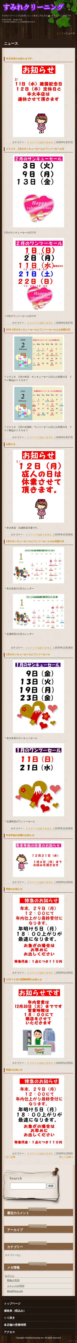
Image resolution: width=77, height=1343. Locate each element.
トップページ (12, 1303)
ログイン (9, 1275)
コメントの (15, 1285)
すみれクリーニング (38, 9)
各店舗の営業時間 (15, 1324)
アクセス (9, 1331)
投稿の (13, 1280)
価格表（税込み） (15, 1310)
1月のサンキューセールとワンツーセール (28, 654)
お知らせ (10, 444)
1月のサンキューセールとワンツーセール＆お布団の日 (35, 541)
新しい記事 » (66, 1157)
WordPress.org (15, 1291)
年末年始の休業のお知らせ (20, 835)
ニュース (11, 43)
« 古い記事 (9, 1157)
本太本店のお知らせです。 (20, 58)
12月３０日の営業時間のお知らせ (24, 979)
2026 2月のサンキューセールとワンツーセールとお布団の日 (38, 329)
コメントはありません (41, 142)
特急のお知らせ (14, 889)
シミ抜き (9, 1317)
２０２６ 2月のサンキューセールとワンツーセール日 (35, 148)
